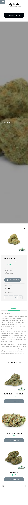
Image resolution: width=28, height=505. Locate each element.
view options (14, 280)
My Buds (14, 4)
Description (14, 308)
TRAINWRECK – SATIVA (14, 433)
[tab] (14, 309)
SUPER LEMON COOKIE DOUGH (14, 394)
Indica (17, 261)
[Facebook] (6, 297)
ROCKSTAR (14, 472)
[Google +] (20, 297)
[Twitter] (11, 297)
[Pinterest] (16, 297)
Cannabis (13, 261)
